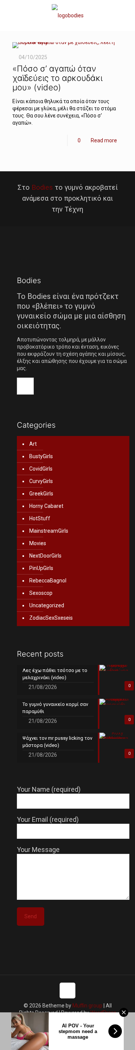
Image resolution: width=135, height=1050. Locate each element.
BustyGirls (41, 456)
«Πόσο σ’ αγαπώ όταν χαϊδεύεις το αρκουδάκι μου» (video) (57, 78)
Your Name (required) (49, 789)
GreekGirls (41, 494)
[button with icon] (25, 386)
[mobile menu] (124, 15)
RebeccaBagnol (47, 581)
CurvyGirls (41, 481)
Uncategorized (46, 605)
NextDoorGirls (45, 556)
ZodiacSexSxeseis (51, 618)
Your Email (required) (48, 819)
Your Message (38, 849)
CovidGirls (40, 469)
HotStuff (39, 518)
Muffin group (87, 1006)
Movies (37, 543)
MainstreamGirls (48, 531)
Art (33, 444)
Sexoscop (40, 593)
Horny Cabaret (46, 506)
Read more (104, 140)
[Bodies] (67, 15)
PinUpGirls (41, 568)
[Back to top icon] (67, 990)
